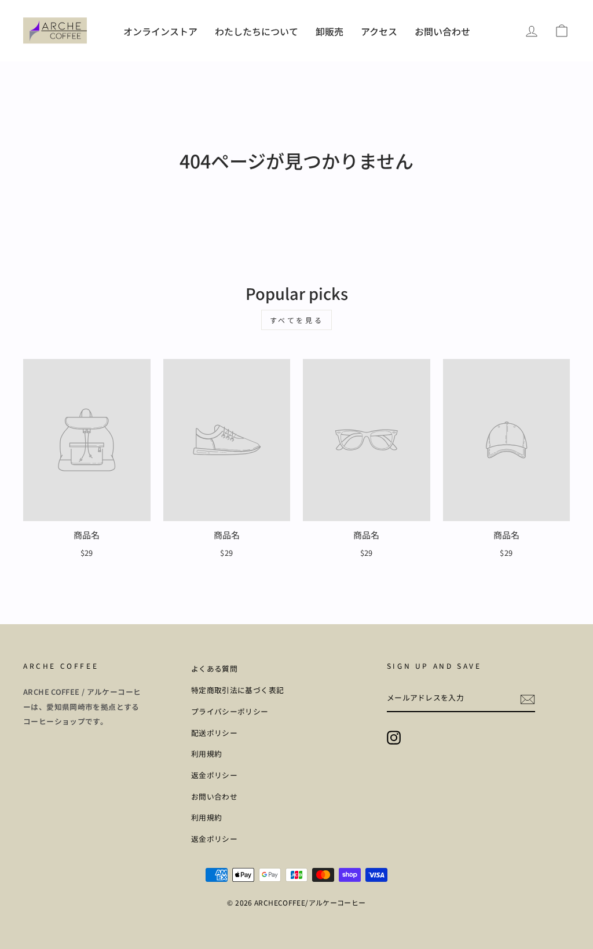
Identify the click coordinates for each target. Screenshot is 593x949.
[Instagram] (394, 737)
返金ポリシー (214, 775)
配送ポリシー (214, 732)
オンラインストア (160, 31)
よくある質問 (214, 668)
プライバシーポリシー (230, 711)
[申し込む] (527, 698)
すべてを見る (297, 320)
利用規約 (206, 753)
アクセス (379, 31)
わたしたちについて (256, 31)
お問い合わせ (442, 31)
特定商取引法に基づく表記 (237, 689)
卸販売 (329, 31)
